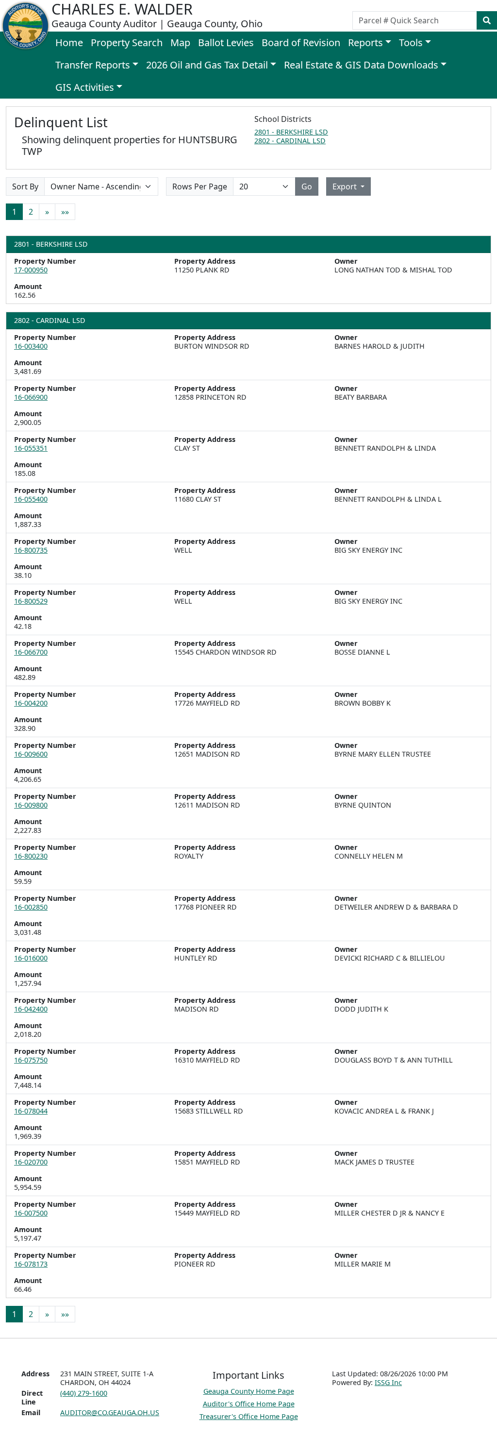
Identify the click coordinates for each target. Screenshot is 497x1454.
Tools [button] (411, 42)
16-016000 (31, 958)
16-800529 (31, 601)
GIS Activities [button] (84, 87)
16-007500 (31, 1212)
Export (345, 186)
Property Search (127, 42)
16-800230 (31, 856)
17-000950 (31, 269)
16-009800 (31, 805)
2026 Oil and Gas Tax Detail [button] (207, 64)
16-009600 (31, 754)
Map (180, 42)
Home (69, 42)
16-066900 (31, 397)
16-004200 (31, 703)
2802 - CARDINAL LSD (290, 140)
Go (306, 186)
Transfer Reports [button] (92, 64)
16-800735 (31, 550)
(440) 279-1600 (83, 1393)
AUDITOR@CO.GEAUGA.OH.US (109, 1412)
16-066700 (31, 652)
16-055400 (31, 499)
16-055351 (31, 448)
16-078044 (31, 1111)
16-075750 (31, 1060)
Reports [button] (365, 42)
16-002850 (31, 907)
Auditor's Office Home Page (249, 1403)
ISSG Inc (388, 1382)
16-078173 (31, 1263)
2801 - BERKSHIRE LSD (291, 131)
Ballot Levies (226, 42)
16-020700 (31, 1162)
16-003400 (31, 346)
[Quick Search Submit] (487, 20)
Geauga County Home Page (248, 1391)
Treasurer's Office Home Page (248, 1416)
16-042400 (31, 1009)
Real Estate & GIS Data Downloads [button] (361, 64)
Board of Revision (301, 42)
